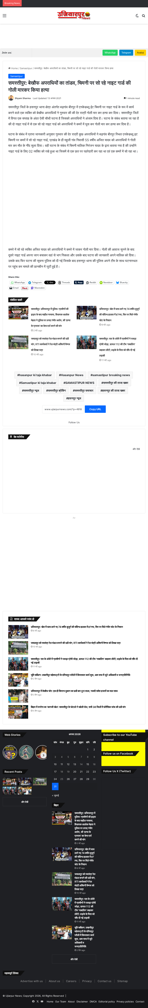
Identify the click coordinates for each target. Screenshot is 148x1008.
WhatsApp (110, 52)
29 (87, 779)
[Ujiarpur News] (74, 15)
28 (81, 779)
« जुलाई (55, 795)
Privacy (87, 981)
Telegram (126, 52)
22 (87, 771)
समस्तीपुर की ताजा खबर (115, 383)
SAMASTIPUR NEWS (79, 383)
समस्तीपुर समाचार (84, 390)
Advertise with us (31, 981)
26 (68, 779)
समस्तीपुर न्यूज (31, 390)
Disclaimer (82, 1001)
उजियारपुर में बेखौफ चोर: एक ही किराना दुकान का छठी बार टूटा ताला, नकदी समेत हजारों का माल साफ (74, 690)
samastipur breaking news (111, 375)
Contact (140, 1001)
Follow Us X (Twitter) (117, 771)
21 (81, 771)
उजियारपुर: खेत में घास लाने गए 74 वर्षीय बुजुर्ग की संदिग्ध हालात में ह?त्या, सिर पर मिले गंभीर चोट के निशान (119, 314)
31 (55, 786)
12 (68, 764)
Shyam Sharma (23, 98)
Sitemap (122, 981)
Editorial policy (107, 1001)
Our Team (60, 1001)
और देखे (136, 449)
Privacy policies (125, 1001)
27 (74, 779)
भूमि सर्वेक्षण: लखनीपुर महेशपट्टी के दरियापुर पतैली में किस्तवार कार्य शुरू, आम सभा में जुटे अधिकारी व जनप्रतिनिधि (80, 674)
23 (94, 771)
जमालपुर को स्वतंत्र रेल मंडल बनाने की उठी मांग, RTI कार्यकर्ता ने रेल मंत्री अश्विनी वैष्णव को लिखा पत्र (50, 344)
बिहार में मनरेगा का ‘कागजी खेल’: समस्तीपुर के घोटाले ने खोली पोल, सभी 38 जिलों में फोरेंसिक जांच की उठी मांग (78, 706)
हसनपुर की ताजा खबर (113, 390)
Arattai (140, 52)
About (71, 1001)
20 (74, 771)
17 (55, 771)
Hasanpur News (72, 375)
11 (62, 764)
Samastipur (26, 68)
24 (55, 779)
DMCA (93, 1001)
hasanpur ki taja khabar (35, 375)
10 (55, 764)
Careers (71, 981)
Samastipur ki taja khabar (38, 383)
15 (87, 764)
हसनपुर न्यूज (74, 398)
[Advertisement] (74, 35)
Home (14, 68)
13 (74, 764)
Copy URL (95, 409)
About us (54, 981)
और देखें (24, 801)
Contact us (104, 981)
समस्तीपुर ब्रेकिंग (57, 390)
